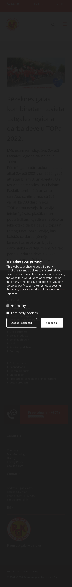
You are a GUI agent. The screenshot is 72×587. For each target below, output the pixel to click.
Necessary (18, 306)
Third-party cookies (24, 313)
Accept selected (21, 322)
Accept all (52, 322)
